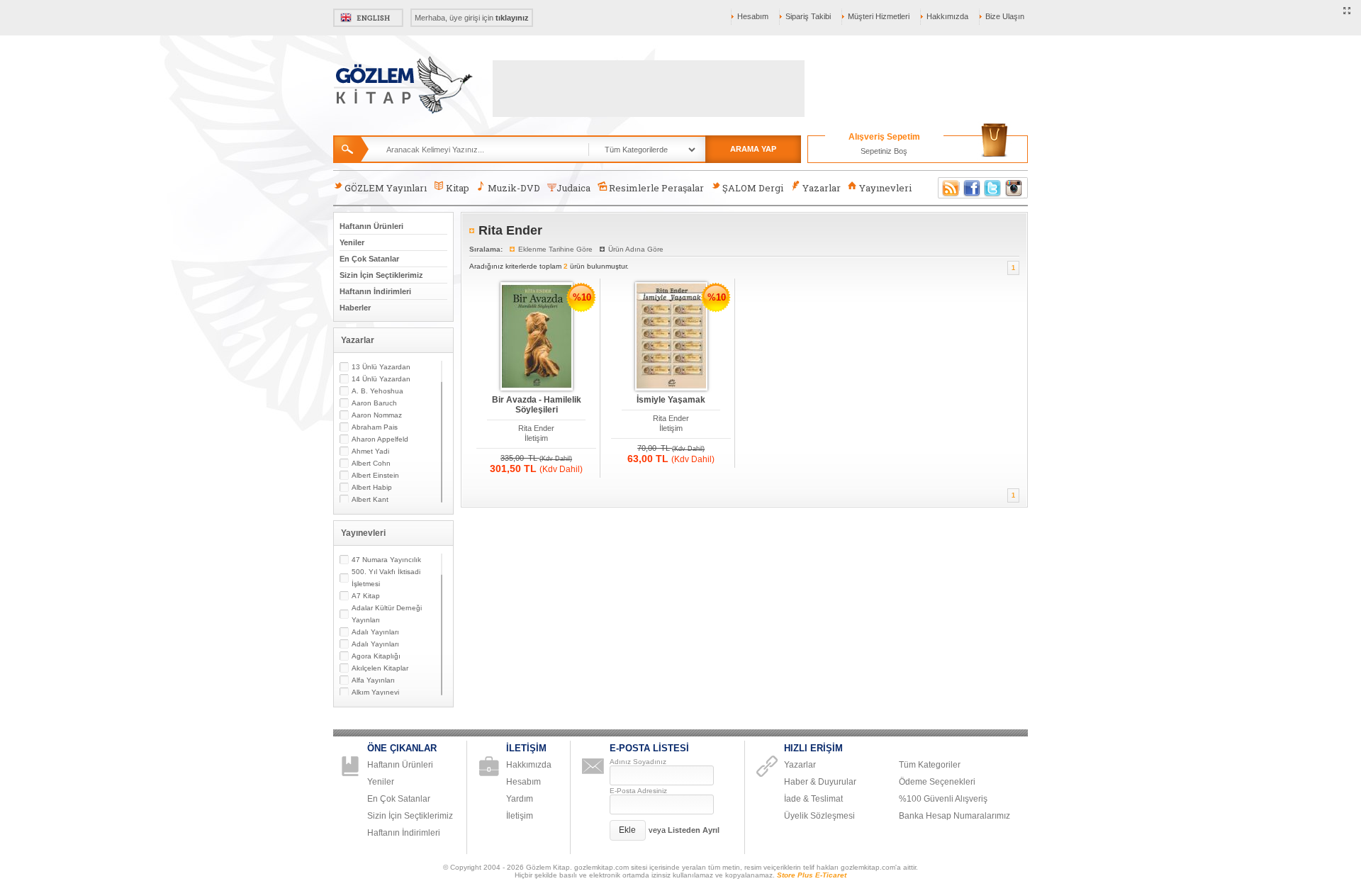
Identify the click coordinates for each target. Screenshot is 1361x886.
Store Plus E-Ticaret (811, 875)
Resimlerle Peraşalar (656, 187)
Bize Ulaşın (1004, 16)
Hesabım (752, 16)
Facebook (971, 187)
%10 (582, 297)
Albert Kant (370, 499)
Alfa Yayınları (373, 680)
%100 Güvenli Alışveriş (943, 799)
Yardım (519, 799)
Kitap (457, 187)
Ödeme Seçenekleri (937, 782)
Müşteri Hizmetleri (878, 16)
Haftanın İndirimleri (375, 291)
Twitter (993, 187)
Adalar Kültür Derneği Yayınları (387, 614)
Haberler (355, 307)
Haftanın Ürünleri (371, 226)
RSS (948, 187)
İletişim (536, 438)
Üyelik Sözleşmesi (819, 816)
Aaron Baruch (374, 403)
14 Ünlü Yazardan (381, 379)
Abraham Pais (375, 427)
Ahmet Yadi (370, 451)
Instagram (1014, 187)
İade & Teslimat (813, 799)
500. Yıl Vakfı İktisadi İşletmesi (386, 578)
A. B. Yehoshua (377, 391)
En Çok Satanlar (369, 258)
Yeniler (352, 242)
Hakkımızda (947, 16)
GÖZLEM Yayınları (386, 187)
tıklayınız (512, 17)
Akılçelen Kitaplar (380, 668)
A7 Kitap (366, 596)
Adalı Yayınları (375, 632)
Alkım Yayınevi (375, 692)
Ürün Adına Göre (635, 249)
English (368, 18)
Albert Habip (372, 487)
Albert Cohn (371, 463)
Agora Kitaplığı (376, 656)
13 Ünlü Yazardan (381, 367)
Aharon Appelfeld (380, 439)
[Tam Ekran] (1347, 11)
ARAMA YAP (753, 149)
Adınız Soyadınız (638, 762)
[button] (628, 830)
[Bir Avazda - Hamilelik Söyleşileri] (536, 337)
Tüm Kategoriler (929, 765)
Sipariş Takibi (808, 16)
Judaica (573, 187)
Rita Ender (536, 428)
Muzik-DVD (514, 187)
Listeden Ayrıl (693, 830)
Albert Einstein (375, 475)
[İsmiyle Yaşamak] (671, 337)
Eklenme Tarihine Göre (555, 249)
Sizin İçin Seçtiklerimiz (381, 275)
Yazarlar (821, 187)
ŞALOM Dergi (752, 187)
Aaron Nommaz (377, 415)
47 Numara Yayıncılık (386, 559)
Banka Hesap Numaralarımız (954, 816)
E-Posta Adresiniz (638, 791)
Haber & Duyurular (820, 782)
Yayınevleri (885, 187)
